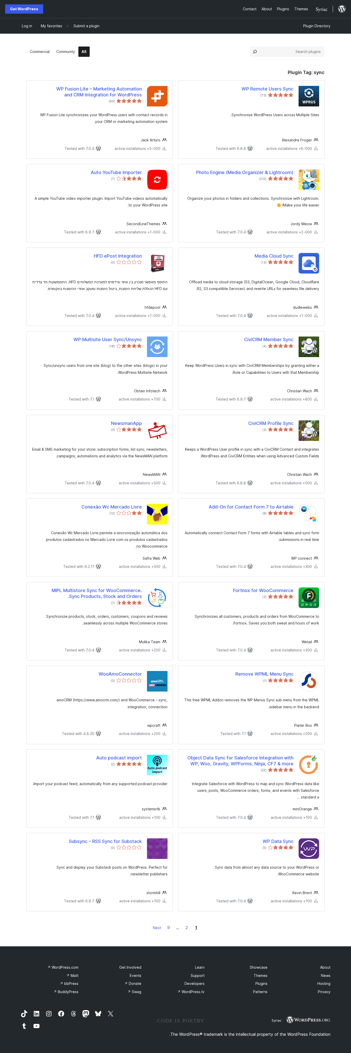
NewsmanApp (126, 423)
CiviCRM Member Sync (268, 339)
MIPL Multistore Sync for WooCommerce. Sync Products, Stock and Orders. (97, 593)
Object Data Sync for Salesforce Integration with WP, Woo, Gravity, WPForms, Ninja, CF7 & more (240, 760)
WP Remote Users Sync (267, 89)
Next (157, 927)
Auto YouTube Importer (116, 172)
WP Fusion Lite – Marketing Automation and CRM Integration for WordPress (99, 91)
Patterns (260, 992)
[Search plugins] (255, 52)
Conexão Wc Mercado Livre (111, 507)
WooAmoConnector (120, 674)
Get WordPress (24, 9)
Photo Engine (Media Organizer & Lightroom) (244, 172)
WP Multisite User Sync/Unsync (107, 339)
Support (198, 975)
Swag (134, 992)
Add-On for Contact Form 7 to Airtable (251, 507)
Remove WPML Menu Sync (264, 674)
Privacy (324, 992)
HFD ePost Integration (118, 256)
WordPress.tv (191, 992)
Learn (200, 967)
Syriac (276, 1020)
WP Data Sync (278, 841)
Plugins (261, 983)
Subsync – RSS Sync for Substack (105, 841)
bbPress (69, 983)
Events (135, 975)
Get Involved (130, 967)
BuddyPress (65, 992)
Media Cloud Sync (274, 256)
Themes (260, 975)
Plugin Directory (316, 26)
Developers (194, 983)
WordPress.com (62, 967)
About (325, 967)
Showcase (258, 967)
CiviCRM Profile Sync (270, 423)
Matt (72, 975)
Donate (132, 983)
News (325, 975)
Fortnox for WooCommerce (263, 590)
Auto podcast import (119, 757)
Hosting (323, 983)
